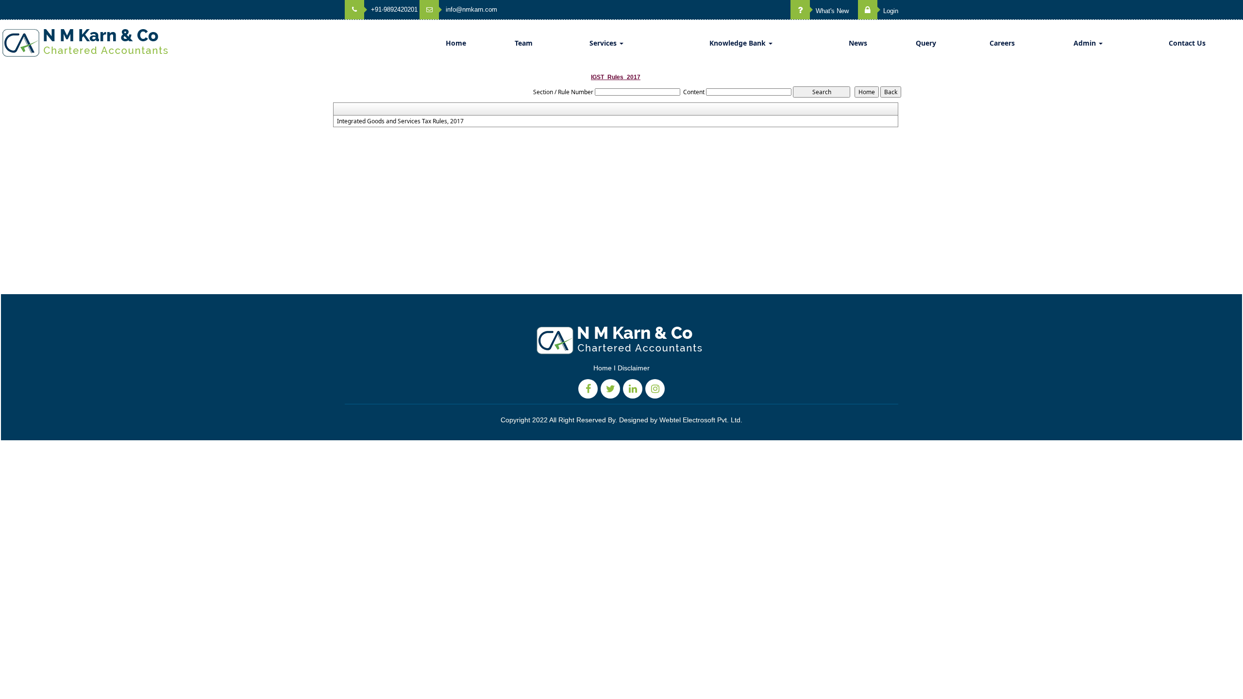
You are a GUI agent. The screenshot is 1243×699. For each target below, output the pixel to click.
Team (524, 43)
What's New (831, 11)
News (858, 43)
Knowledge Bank (738, 43)
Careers (1002, 43)
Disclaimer (634, 368)
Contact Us (1187, 43)
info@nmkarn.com (470, 9)
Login (889, 11)
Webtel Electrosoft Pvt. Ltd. (700, 420)
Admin (1086, 43)
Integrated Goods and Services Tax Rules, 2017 (400, 121)
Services (604, 43)
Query (926, 43)
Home (456, 43)
